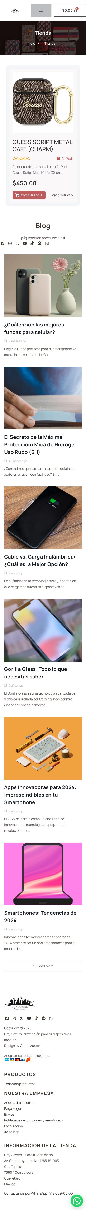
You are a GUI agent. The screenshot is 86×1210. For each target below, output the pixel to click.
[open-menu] (41, 10)
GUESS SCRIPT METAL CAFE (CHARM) (42, 145)
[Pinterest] (39, 243)
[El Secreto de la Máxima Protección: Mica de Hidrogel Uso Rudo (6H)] (43, 398)
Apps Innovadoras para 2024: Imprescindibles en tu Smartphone (40, 795)
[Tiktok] (32, 243)
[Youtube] (24, 243)
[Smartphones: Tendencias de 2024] (43, 874)
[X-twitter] (17, 243)
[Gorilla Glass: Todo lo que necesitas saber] (43, 630)
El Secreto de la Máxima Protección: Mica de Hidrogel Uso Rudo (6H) (40, 444)
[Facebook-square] (2, 243)
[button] (77, 1201)
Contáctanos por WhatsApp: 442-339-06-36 (38, 1193)
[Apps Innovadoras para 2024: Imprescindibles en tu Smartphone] (43, 748)
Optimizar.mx (30, 1045)
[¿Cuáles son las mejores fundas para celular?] (43, 285)
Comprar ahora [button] (31, 195)
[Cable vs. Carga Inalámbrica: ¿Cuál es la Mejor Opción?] (43, 517)
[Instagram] (10, 243)
